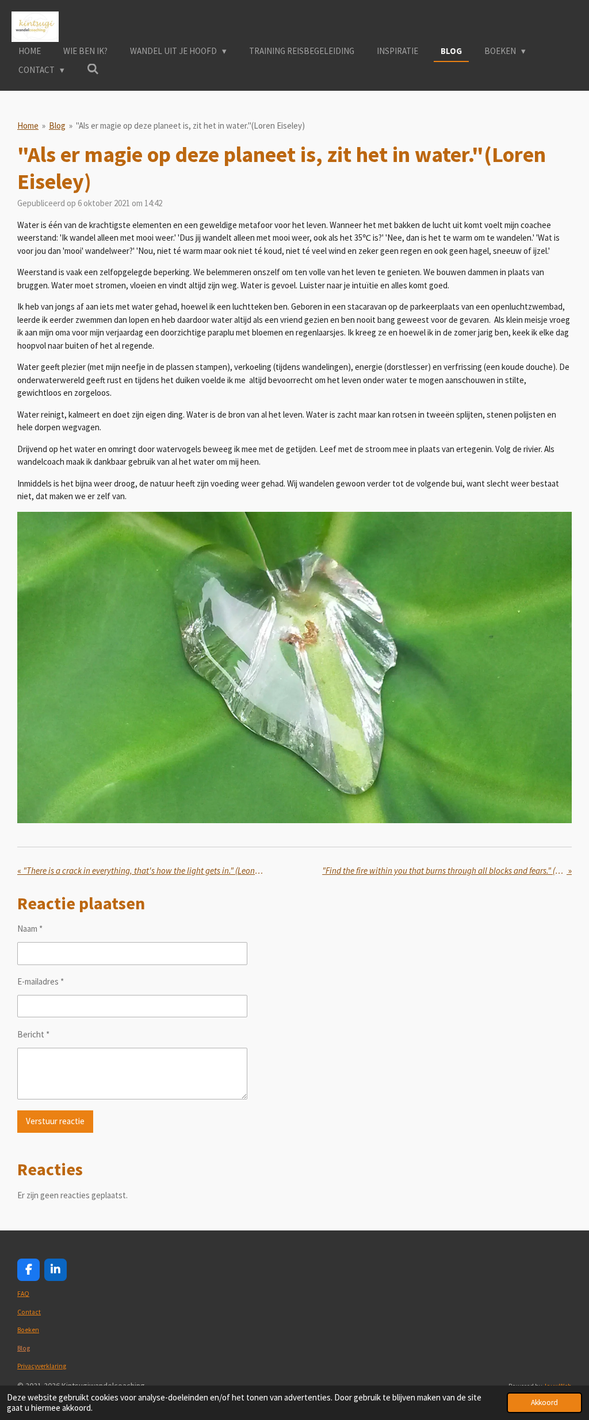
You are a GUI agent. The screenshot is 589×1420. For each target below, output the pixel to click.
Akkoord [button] (544, 1402)
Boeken (28, 1330)
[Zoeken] (93, 69)
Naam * (30, 928)
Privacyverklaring (41, 1366)
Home (28, 125)
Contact (29, 1312)
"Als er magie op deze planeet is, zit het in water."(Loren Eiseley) (190, 125)
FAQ (23, 1294)
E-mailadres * (40, 981)
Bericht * (33, 1034)
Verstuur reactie (55, 1121)
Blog (57, 125)
